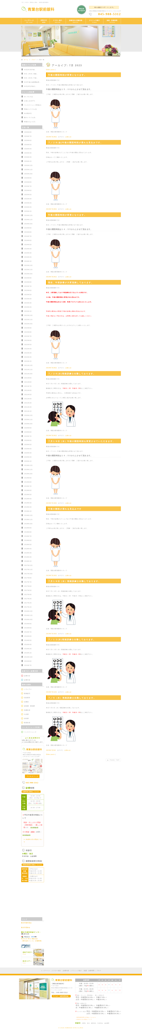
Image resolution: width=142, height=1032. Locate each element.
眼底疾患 (27, 722)
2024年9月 (28, 228)
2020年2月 (28, 457)
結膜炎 (26, 702)
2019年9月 (28, 478)
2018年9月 (28, 528)
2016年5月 (28, 640)
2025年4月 (28, 199)
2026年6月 (28, 140)
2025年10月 (28, 174)
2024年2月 (28, 257)
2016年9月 (28, 623)
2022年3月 (28, 353)
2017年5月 (28, 590)
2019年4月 (28, 498)
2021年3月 (28, 403)
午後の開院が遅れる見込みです (65, 509)
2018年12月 (28, 515)
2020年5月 (28, 444)
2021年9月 (28, 378)
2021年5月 (28, 394)
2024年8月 (28, 232)
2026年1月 (28, 161)
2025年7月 (28, 186)
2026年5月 (28, 144)
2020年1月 (28, 461)
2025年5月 (28, 194)
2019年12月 (28, 465)
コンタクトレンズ (30, 732)
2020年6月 (28, 440)
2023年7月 (28, 286)
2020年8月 (28, 432)
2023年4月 (28, 299)
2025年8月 (28, 182)
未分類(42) (28, 113)
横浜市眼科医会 (26, 923)
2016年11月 (28, 615)
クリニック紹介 (76, 970)
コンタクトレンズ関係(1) (32, 105)
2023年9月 (28, 278)
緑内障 (26, 718)
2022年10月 (28, 324)
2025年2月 (28, 207)
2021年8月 (28, 382)
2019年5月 (28, 494)
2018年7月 (28, 536)
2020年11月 (28, 419)
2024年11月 (28, 219)
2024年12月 (28, 215)
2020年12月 (28, 415)
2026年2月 (28, 157)
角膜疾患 (27, 710)
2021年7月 (28, 386)
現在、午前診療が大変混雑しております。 (71, 282)
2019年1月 (28, 511)
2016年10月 (28, 619)
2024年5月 (28, 244)
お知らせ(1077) (29, 101)
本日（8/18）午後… (31, 78)
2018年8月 (28, 532)
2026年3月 (28, 153)
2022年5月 (28, 344)
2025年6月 (28, 190)
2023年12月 (28, 265)
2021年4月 (28, 399)
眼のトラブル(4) (29, 117)
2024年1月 (28, 261)
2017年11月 (28, 569)
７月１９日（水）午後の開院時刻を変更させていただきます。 (81, 441)
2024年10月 (28, 224)
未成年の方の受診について (84, 1019)
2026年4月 (28, 149)
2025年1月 (28, 211)
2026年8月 (28, 132)
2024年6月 (28, 240)
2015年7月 (28, 665)
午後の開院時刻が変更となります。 (67, 75)
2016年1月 (28, 653)
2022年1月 (28, 361)
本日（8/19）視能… (31, 74)
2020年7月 (28, 436)
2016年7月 (28, 632)
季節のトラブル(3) (30, 109)
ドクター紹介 (56, 970)
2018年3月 (28, 553)
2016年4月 (28, 644)
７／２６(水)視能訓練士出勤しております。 (72, 374)
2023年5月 (28, 294)
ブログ (33, 59)
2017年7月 (28, 582)
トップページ (45, 970)
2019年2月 (28, 507)
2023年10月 (28, 274)
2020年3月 (28, 453)
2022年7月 (28, 336)
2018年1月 (28, 561)
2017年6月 (28, 586)
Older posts (50, 69)
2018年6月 (28, 540)
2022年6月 (28, 340)
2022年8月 (28, 332)
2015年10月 (28, 657)
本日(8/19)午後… (30, 69)
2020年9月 (28, 428)
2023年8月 (28, 282)
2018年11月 (28, 519)
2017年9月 (28, 578)
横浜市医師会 (25, 927)
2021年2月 (28, 407)
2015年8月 (28, 661)
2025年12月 (28, 165)
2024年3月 (28, 253)
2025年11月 (28, 169)
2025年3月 (28, 203)
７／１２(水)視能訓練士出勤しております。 (72, 639)
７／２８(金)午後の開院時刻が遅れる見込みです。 (75, 142)
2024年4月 (28, 249)
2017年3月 (28, 598)
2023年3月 (28, 303)
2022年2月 (28, 357)
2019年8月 (28, 482)
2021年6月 (28, 390)
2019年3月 (28, 503)
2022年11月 (28, 319)
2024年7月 (28, 236)
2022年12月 (28, 315)
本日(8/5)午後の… (30, 86)
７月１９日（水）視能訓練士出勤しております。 (74, 581)
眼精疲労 (27, 693)
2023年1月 (28, 311)
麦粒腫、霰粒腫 (29, 706)
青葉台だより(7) (29, 121)
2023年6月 (28, 290)
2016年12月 (28, 611)
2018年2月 (28, 557)
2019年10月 (28, 473)
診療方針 (27, 676)
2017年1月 (28, 607)
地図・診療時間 (89, 970)
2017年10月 (28, 573)
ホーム (26, 59)
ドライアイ (28, 689)
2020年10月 (28, 424)
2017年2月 (28, 603)
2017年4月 (28, 594)
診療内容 (27, 680)
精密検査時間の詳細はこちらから (86, 1017)
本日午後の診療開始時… (32, 82)
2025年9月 (28, 178)
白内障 (26, 714)
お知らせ (68, 137)
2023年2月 (28, 307)
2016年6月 (28, 636)
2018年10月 (28, 523)
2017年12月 (28, 565)
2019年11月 (28, 469)
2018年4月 (28, 548)
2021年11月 (28, 369)
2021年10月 (28, 374)
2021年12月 (28, 365)
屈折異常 (27, 697)
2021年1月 (28, 411)
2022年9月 (28, 328)
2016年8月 (28, 628)
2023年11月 (28, 269)
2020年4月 (28, 449)
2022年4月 (28, 349)
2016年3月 (28, 648)
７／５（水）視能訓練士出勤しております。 (72, 698)
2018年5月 (28, 544)
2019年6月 (28, 490)
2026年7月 (28, 136)
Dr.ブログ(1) (28, 96)
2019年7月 (28, 486)
